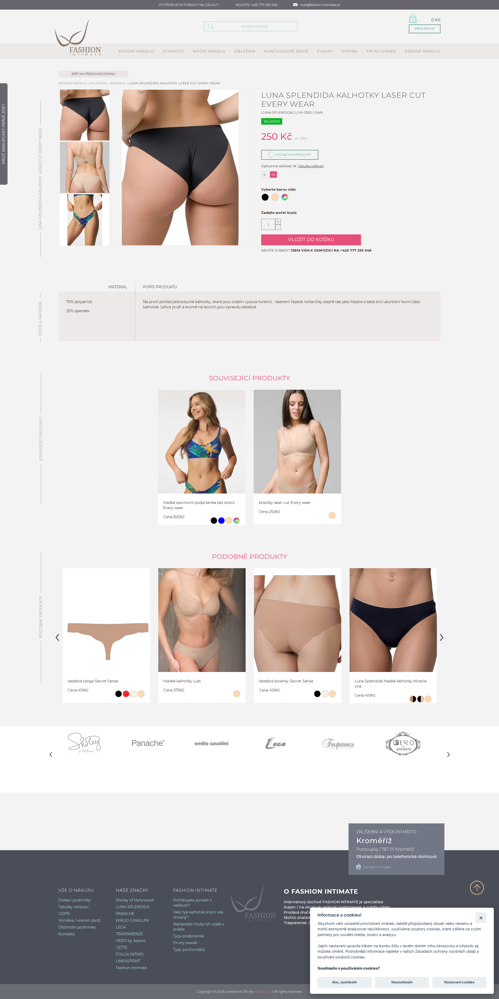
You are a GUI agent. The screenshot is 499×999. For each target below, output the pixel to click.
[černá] (214, 523)
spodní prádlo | (74, 83)
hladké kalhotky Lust (182, 681)
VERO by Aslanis (131, 940)
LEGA (121, 927)
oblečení (244, 51)
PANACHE (125, 913)
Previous (57, 635)
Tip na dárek (381, 51)
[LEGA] (281, 744)
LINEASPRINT (128, 961)
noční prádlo (209, 51)
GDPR (64, 913)
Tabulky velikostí (73, 907)
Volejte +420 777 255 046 (256, 5)
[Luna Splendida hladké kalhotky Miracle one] (393, 626)
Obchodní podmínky (77, 927)
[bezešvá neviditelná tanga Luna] (106, 626)
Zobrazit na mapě (376, 867)
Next (441, 635)
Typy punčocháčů (189, 949)
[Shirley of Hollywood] (90, 744)
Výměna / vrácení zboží (79, 920)
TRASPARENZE (129, 934)
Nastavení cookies (459, 982)
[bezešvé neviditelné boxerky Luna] (297, 626)
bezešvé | (120, 83)
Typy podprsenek (188, 936)
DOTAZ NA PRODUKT (293, 154)
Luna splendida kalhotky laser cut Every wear (174, 83)
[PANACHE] (154, 744)
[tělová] (229, 523)
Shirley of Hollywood (135, 900)
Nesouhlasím (401, 982)
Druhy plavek (185, 942)
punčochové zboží (286, 51)
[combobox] (257, 26)
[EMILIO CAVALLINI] (218, 744)
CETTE (121, 947)
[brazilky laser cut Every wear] (297, 448)
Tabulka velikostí (311, 166)
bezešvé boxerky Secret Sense (286, 681)
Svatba (350, 51)
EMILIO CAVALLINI (132, 920)
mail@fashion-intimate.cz (320, 5)
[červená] (126, 696)
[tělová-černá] (413, 701)
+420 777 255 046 (355, 250)
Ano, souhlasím (344, 982)
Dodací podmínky (74, 900)
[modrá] (221, 523)
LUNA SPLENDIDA (132, 907)
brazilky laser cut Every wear (285, 502)
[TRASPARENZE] (345, 744)
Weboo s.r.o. (263, 992)
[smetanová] (133, 696)
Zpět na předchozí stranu (93, 74)
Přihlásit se (425, 28)
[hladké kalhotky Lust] (202, 626)
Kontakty (66, 934)
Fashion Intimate (131, 967)
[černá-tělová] (420, 701)
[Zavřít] (481, 917)
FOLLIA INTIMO (130, 954)
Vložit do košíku (311, 239)
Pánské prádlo (422, 51)
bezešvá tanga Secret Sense (93, 681)
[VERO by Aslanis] (409, 744)
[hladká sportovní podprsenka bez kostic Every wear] (201, 448)
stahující (173, 51)
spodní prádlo (136, 51)
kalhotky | (100, 83)
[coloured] (236, 523)
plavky (325, 51)
